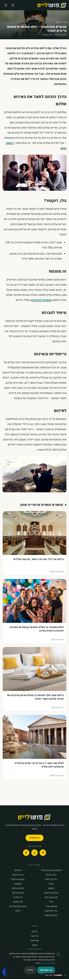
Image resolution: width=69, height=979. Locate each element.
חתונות (51, 888)
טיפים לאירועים (51, 893)
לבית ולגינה (18, 902)
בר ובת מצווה (18, 874)
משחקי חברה (51, 906)
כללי (51, 902)
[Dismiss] (65, 975)
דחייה (30, 970)
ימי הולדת (17, 897)
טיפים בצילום (18, 888)
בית (65, 22)
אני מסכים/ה (46, 970)
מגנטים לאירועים (41, 300)
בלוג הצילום (51, 874)
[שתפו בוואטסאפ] (34, 852)
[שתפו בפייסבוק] (26, 852)
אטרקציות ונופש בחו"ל (51, 870)
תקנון (34, 945)
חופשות (18, 883)
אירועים (18, 870)
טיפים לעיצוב (18, 893)
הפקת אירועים (18, 879)
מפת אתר (34, 940)
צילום (58, 22)
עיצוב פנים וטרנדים (17, 906)
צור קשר (35, 936)
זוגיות (51, 883)
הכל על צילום (51, 879)
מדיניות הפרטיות (46, 963)
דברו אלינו (34, 837)
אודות (34, 931)
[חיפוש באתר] (13, 5)
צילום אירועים (51, 915)
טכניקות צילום (51, 897)
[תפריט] (6, 5)
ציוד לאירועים (51, 911)
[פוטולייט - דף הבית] (52, 5)
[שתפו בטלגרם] (43, 852)
